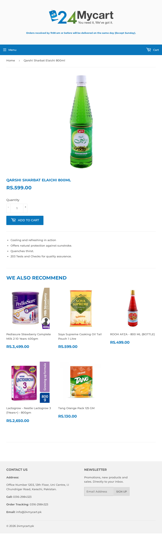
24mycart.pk (25, 526)
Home (10, 60)
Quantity (12, 200)
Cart (155, 50)
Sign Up (121, 491)
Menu (12, 50)
